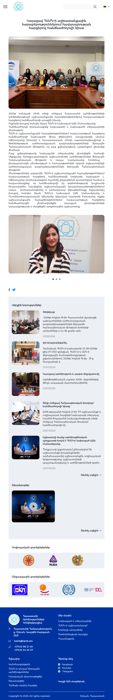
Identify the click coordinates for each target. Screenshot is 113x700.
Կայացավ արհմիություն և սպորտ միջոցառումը (71, 374)
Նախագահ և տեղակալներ (74, 621)
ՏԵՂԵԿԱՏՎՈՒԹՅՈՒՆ (55, 343)
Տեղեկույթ (49, 312)
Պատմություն (66, 638)
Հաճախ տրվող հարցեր (23, 685)
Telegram (67, 671)
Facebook (67, 664)
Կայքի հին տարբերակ (71, 681)
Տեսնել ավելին (90, 475)
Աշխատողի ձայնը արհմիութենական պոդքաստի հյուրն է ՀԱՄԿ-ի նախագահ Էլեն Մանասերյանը (69, 440)
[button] (53, 279)
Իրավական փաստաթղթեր (25, 676)
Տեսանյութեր (16, 681)
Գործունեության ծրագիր (73, 634)
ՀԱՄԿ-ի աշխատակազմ (72, 625)
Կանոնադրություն (19, 664)
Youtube (66, 668)
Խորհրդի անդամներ (70, 630)
